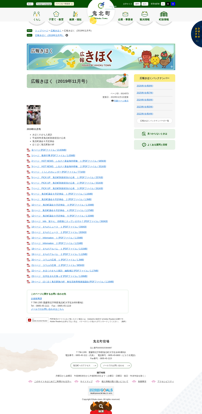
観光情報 (145, 19)
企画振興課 (36, 298)
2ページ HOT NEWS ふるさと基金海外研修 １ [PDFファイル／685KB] (68, 161)
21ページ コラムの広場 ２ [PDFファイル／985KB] (57, 265)
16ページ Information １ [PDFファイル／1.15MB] (57, 238)
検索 (101, 407)
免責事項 (142, 381)
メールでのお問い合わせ (113, 365)
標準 (137, 4)
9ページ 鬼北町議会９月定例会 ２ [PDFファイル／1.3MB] (61, 199)
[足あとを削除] (67, 35)
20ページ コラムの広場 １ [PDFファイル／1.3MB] (57, 260)
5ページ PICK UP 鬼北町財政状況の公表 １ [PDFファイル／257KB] (67, 177)
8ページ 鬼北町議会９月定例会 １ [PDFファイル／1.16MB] (62, 194)
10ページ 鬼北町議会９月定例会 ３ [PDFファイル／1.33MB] (62, 205)
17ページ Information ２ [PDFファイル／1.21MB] (57, 243)
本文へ (30, 4)
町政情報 (164, 19)
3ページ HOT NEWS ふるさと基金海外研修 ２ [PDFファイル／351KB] (68, 166)
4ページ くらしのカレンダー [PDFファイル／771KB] (58, 172)
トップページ (41, 30)
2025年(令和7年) (145, 93)
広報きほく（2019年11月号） (49, 35)
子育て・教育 (56, 19)
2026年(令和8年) (145, 86)
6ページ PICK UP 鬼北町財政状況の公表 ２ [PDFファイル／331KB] (67, 183)
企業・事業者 (125, 19)
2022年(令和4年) (145, 114)
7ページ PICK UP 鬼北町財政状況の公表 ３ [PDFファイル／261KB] (67, 188)
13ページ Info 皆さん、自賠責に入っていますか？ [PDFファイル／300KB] (69, 221)
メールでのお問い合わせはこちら (47, 309)
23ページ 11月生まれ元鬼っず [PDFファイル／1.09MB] (59, 276)
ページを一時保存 (63, 4)
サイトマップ (86, 381)
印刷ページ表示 (121, 101)
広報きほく (56, 30)
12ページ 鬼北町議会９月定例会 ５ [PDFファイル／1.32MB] (62, 216)
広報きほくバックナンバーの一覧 (154, 121)
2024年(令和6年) (145, 100)
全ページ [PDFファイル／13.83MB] (48, 150)
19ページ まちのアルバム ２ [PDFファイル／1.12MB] (59, 254)
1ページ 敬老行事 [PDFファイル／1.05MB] (53, 155)
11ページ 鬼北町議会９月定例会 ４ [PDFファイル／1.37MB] (62, 210)
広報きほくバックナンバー (154, 78)
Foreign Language (44, 4)
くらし (37, 19)
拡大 (145, 4)
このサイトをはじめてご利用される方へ (52, 381)
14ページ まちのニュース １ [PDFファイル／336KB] (58, 227)
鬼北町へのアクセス (81, 365)
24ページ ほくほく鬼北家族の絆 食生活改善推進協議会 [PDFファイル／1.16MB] (72, 282)
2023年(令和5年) (145, 107)
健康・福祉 (75, 19)
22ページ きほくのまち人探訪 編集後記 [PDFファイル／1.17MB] (64, 271)
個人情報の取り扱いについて (115, 381)
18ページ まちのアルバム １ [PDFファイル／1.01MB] (59, 249)
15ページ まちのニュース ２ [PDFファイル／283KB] (58, 232)
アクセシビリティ (165, 381)
